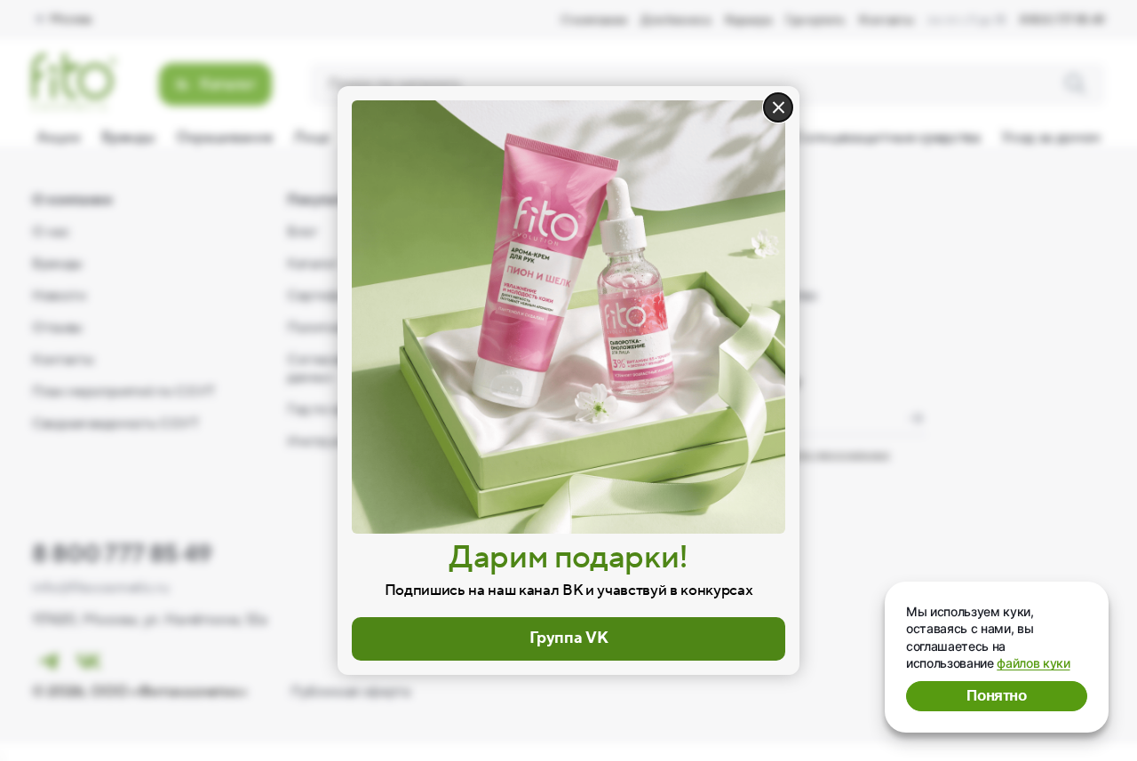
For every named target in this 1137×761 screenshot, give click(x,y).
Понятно (996, 695)
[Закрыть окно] (778, 107)
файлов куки (1033, 662)
